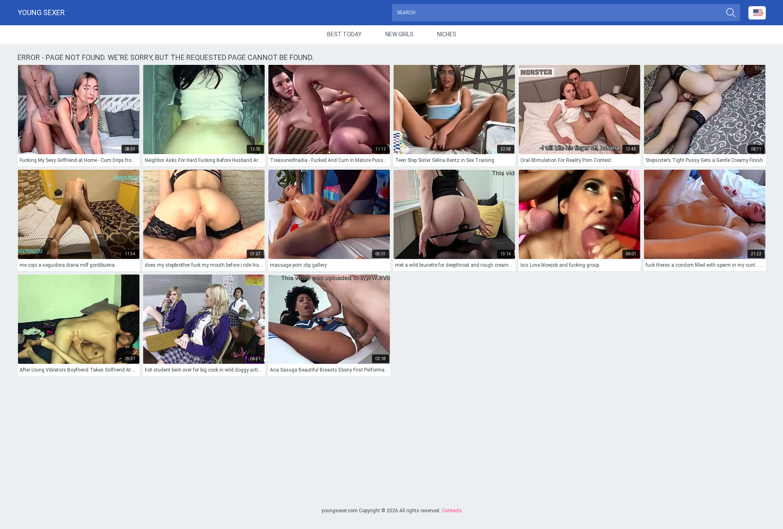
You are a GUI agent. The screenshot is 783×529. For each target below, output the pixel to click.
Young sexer (41, 12)
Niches (446, 34)
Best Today (344, 34)
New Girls (399, 34)
